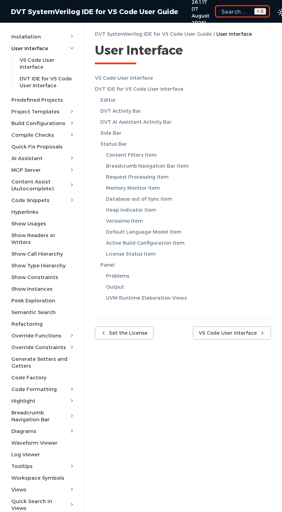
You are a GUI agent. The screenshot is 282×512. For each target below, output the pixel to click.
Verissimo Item (124, 221)
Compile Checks (32, 135)
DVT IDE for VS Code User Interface (46, 81)
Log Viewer (25, 454)
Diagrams (23, 431)
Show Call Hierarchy (37, 254)
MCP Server (26, 170)
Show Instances (32, 289)
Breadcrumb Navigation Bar (30, 415)
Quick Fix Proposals (37, 146)
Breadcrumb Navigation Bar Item (147, 166)
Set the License (128, 333)
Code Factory (28, 377)
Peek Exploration (33, 300)
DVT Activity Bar (120, 111)
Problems (117, 276)
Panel (107, 265)
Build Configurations (38, 123)
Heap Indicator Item (131, 210)
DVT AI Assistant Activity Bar (136, 122)
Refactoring (27, 324)
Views (18, 489)
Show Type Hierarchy (38, 265)
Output (115, 287)
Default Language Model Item (143, 232)
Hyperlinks (25, 212)
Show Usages (28, 223)
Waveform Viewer (34, 442)
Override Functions (36, 335)
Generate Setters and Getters (39, 362)
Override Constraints (38, 347)
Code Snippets (30, 200)
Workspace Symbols (37, 478)
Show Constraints (34, 277)
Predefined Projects (37, 100)
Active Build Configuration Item (145, 243)
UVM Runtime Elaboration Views (146, 298)
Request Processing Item (137, 177)
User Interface (29, 48)
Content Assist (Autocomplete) (32, 184)
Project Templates (35, 111)
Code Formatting (34, 389)
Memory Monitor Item (133, 188)
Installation (26, 36)
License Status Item (130, 254)
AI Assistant (27, 158)
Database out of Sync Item (139, 199)
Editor (108, 100)
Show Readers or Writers (33, 238)
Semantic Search (33, 312)
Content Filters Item (131, 155)
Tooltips (22, 466)
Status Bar (113, 144)
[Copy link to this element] (190, 51)
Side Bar (110, 133)
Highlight (23, 401)
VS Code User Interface (37, 63)
